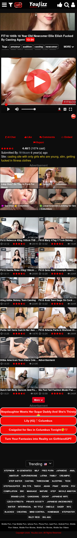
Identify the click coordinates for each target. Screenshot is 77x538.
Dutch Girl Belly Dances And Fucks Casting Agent (27, 390)
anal (72, 470)
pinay (55, 486)
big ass (46, 517)
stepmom (9, 470)
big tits (27, 486)
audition (27, 46)
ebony (45, 496)
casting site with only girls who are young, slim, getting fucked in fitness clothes (38, 158)
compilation (10, 491)
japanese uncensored (59, 501)
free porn (48, 470)
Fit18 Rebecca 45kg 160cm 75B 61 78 (21, 240)
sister (11, 506)
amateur (15, 46)
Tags (4, 46)
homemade (53, 511)
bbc (22, 491)
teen (67, 481)
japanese (61, 470)
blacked (9, 511)
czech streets (15, 501)
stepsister (68, 511)
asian (47, 486)
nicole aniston (67, 491)
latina (43, 475)
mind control (37, 511)
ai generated (24, 470)
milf (37, 470)
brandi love (18, 496)
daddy (60, 506)
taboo (37, 486)
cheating (22, 511)
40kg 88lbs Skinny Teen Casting (18, 300)
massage (32, 491)
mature (44, 491)
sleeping (57, 481)
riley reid (34, 517)
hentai (64, 486)
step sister (15, 481)
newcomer (51, 46)
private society (35, 501)
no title (38, 506)
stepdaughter (12, 486)
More (37, 400)
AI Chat (11, 137)
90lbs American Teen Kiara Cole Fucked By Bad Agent (30, 360)
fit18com (24, 152)
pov (73, 486)
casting (39, 46)
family (53, 475)
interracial (24, 506)
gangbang (33, 496)
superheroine (29, 475)
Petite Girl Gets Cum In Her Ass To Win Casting (26, 330)
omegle (50, 506)
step (53, 491)
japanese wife (60, 496)
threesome (43, 481)
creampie (64, 475)
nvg (69, 506)
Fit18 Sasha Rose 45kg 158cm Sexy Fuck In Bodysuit (29, 270)
